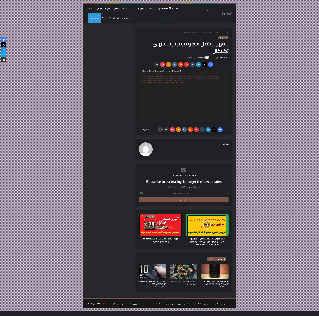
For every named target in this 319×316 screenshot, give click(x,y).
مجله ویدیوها (163, 8)
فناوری (107, 8)
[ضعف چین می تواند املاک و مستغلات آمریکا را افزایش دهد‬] (152, 271)
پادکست (151, 8)
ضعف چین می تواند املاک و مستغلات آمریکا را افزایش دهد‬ (152, 282)
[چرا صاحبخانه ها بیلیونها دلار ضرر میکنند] (183, 271)
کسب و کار (218, 32)
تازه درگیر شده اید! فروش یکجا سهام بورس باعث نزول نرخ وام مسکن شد (216, 282)
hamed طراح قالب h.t (94, 304)
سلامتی (116, 8)
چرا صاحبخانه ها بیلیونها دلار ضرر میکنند (184, 281)
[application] (184, 95)
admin (202, 58)
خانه (177, 8)
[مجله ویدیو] (213, 12)
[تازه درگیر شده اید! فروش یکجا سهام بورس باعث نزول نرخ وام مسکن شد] (215, 271)
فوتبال (99, 8)
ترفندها (125, 8)
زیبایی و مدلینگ (138, 8)
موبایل (90, 8)
